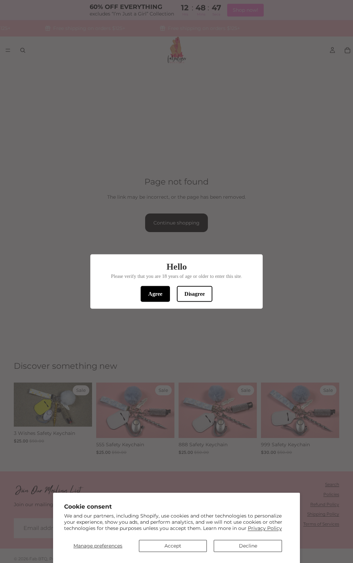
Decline (248, 546)
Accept (172, 546)
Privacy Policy (265, 528)
